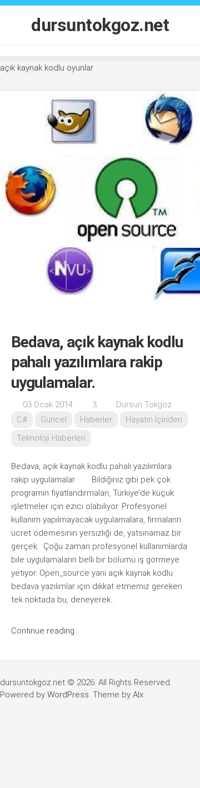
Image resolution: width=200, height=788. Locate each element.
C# (22, 420)
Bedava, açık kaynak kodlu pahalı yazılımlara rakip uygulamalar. (97, 362)
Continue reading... (45, 631)
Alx (138, 695)
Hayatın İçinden (154, 420)
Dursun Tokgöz (144, 405)
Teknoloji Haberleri (51, 438)
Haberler (96, 420)
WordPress (68, 695)
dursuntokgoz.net (100, 25)
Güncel (54, 420)
